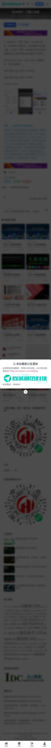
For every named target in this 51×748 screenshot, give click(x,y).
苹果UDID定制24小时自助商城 (24, 371)
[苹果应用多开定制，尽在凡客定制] (25, 377)
